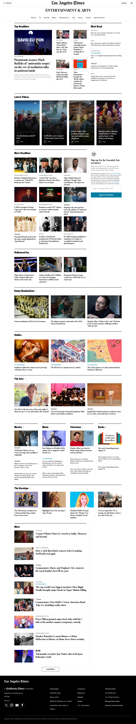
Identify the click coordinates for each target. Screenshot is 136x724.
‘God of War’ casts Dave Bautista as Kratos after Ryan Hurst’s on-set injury (49, 180)
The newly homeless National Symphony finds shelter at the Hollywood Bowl (67, 412)
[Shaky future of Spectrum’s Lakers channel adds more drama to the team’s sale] (25, 264)
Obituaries (59, 40)
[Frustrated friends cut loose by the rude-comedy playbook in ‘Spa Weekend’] (25, 223)
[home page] (68, 3)
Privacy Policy (115, 182)
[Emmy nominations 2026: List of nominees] (31, 306)
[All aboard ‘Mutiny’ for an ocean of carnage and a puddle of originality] (26, 438)
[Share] (35, 103)
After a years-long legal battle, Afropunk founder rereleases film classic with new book (54, 475)
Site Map (7, 696)
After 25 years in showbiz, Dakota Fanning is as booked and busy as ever (81, 461)
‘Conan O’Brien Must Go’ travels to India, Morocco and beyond (61, 535)
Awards (46, 17)
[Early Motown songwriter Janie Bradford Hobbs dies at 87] (62, 64)
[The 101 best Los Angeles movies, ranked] (68, 350)
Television (94, 30)
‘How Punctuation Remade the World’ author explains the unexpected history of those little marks (79, 80)
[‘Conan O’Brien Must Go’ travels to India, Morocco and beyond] (23, 536)
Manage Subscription (112, 701)
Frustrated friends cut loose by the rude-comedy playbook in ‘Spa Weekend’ (25, 239)
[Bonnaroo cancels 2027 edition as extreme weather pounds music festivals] (50, 194)
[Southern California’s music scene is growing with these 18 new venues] (31, 350)
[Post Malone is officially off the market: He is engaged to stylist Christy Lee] (54, 438)
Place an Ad (54, 697)
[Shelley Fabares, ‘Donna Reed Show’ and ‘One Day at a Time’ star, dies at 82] (62, 34)
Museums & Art (99, 17)
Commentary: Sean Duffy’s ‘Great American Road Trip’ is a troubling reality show (60, 604)
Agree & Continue (106, 195)
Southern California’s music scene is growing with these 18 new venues (30, 368)
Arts (73, 17)
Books (80, 17)
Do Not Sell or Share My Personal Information (65, 718)
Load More (50, 669)
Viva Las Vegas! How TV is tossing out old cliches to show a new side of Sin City (109, 513)
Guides (80, 701)
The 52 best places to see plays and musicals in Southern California (103, 368)
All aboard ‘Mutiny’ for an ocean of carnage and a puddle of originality (26, 452)
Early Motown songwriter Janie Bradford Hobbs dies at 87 (62, 75)
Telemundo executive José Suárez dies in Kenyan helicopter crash (59, 655)
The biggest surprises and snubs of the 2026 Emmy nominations (66, 322)
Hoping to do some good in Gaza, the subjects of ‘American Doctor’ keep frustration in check (75, 211)
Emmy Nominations (24, 290)
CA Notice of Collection (47, 718)
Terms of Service (115, 173)
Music (54, 17)
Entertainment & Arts (21, 175)
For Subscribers (96, 53)
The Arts (19, 378)
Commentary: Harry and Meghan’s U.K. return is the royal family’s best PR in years (60, 569)
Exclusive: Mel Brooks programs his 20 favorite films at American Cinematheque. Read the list (50, 240)
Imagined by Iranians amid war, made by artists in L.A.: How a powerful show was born (104, 412)
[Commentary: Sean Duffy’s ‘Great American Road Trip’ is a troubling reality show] (23, 605)
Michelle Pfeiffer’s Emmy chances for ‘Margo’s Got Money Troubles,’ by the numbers (79, 514)
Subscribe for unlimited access (13, 693)
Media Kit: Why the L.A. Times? (61, 701)
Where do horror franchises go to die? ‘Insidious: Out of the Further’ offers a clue (26, 465)
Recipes (80, 697)
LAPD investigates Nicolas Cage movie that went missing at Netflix (25, 209)
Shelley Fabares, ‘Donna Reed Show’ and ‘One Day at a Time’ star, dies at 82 (62, 47)
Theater (88, 17)
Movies (33, 17)
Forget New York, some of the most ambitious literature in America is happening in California (103, 78)
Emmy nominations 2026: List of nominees (30, 321)
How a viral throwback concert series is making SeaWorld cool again (59, 552)
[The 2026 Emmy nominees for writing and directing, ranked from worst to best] (26, 499)
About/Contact (110, 689)
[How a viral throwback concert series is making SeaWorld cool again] (23, 553)
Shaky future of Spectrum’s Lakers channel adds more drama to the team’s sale (24, 277)
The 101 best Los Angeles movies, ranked (65, 367)
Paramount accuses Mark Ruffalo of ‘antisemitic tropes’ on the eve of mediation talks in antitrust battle (32, 65)
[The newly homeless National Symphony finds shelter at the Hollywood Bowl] (68, 394)
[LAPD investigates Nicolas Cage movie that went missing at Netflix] (25, 194)
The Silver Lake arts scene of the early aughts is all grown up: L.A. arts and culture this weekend (31, 410)
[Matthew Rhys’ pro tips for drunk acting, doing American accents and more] (82, 438)
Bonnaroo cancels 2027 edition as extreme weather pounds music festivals (50, 209)
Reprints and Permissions (114, 705)
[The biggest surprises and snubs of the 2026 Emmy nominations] (68, 306)
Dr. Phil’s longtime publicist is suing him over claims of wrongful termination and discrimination (75, 240)
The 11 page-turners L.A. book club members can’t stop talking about (109, 459)
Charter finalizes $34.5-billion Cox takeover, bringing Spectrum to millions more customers (50, 278)
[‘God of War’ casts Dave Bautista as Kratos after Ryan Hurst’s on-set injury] (50, 165)
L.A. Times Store (83, 705)
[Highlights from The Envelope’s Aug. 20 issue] (54, 499)
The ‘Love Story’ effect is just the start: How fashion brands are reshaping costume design (81, 471)
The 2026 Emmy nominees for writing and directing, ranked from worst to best (25, 513)
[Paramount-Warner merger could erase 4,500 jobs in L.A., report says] (75, 264)
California (59, 69)
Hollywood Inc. (64, 17)
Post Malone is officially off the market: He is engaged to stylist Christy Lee (53, 450)
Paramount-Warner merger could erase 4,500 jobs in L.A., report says (75, 277)
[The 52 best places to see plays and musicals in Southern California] (104, 350)
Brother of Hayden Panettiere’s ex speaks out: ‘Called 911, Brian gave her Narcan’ (25, 180)
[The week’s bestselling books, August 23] (110, 438)
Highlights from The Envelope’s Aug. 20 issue (53, 511)
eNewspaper (54, 689)
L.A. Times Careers (112, 697)
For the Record (110, 693)
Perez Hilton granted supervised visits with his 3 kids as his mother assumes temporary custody (59, 621)
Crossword (81, 689)
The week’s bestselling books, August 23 (108, 449)
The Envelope (21, 488)
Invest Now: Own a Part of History (59, 707)
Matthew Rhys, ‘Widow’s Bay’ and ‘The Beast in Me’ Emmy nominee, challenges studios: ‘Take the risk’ (103, 323)
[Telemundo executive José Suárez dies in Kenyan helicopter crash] (23, 656)
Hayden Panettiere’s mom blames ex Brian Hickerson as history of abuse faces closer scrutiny (60, 638)
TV (40, 17)
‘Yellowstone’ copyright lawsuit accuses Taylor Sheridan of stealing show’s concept (80, 48)
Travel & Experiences (42, 547)
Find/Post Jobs (55, 693)
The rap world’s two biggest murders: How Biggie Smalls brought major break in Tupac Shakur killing (61, 588)
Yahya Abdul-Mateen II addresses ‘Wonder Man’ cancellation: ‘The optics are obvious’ (74, 181)
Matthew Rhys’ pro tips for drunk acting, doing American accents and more (81, 450)
